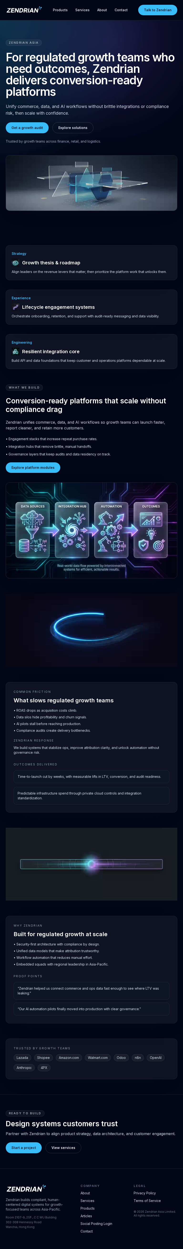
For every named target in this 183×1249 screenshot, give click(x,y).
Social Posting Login (96, 1224)
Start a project (23, 1148)
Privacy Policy (145, 1193)
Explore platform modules (33, 467)
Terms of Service (147, 1201)
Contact (121, 10)
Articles (86, 1216)
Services (82, 10)
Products (60, 10)
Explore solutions (72, 128)
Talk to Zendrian (158, 10)
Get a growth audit (27, 128)
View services (63, 1148)
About (102, 10)
